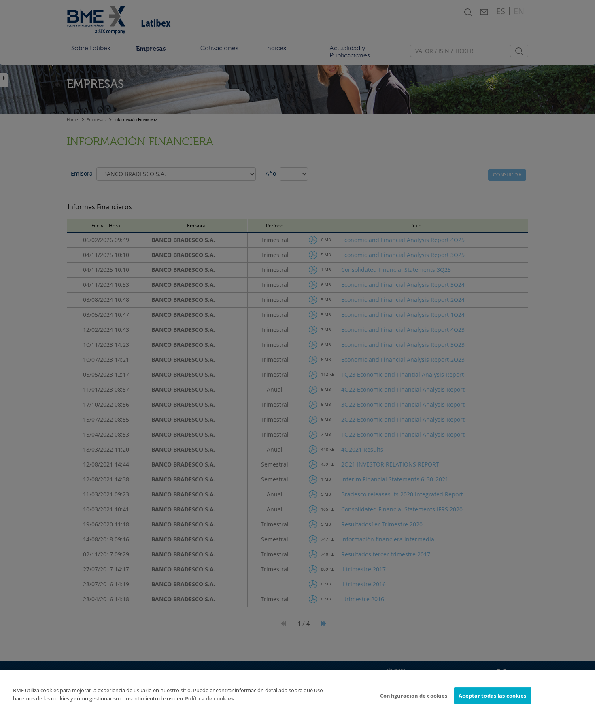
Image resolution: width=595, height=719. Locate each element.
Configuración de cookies (413, 695)
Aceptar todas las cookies (492, 695)
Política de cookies (209, 698)
